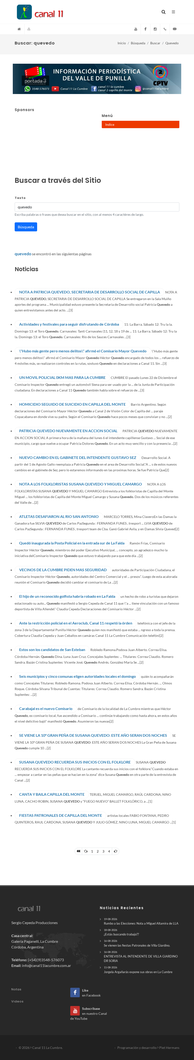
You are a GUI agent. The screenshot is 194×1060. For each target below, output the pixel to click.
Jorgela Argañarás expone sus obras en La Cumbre (138, 970)
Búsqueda (138, 43)
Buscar (155, 43)
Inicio (122, 43)
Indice (109, 124)
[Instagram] (155, 29)
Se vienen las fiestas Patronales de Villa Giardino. (137, 943)
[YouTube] (136, 29)
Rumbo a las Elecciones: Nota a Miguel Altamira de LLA (141, 921)
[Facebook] (145, 29)
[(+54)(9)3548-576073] (165, 29)
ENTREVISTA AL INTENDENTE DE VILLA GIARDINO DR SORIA (141, 956)
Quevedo (172, 43)
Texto (20, 198)
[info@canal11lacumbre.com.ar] (174, 29)
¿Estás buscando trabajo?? (121, 932)
